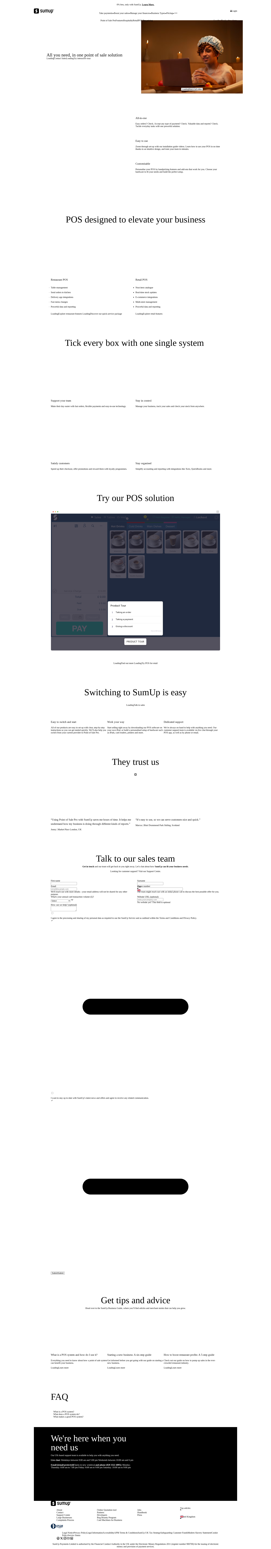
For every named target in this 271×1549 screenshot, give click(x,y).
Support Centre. (154, 871)
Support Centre (63, 1515)
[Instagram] (65, 1539)
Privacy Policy (189, 918)
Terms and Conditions (169, 918)
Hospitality (128, 20)
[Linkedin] (71, 1539)
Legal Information (95, 1533)
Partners (100, 1512)
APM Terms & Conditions (126, 1533)
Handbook (142, 1512)
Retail (135, 20)
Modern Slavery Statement (199, 1533)
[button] (146, 889)
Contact (59, 1512)
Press (139, 1515)
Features (119, 20)
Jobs (139, 1510)
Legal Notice (68, 1533)
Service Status (74, 1535)
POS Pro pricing (145, 20)
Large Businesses (64, 1517)
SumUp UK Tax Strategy (149, 1533)
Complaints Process (65, 1520)
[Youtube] (68, 1539)
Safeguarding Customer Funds (174, 1533)
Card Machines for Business (109, 1520)
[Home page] (61, 1505)
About (59, 1510)
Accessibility (108, 1533)
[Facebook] (58, 1539)
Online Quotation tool (106, 1510)
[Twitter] (61, 1539)
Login (234, 11)
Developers (102, 1515)
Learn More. (148, 4)
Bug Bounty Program (106, 1517)
